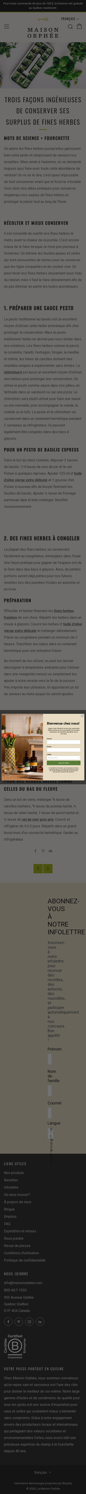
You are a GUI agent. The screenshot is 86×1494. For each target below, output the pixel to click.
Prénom (49, 746)
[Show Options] (79, 758)
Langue (49, 754)
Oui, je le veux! (64, 763)
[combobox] (63, 758)
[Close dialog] (82, 715)
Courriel (49, 738)
